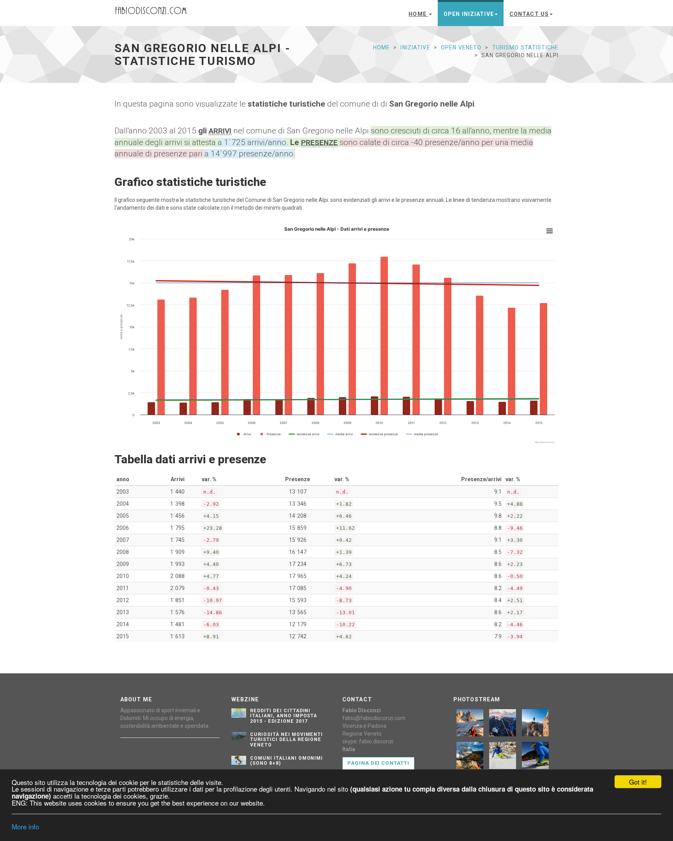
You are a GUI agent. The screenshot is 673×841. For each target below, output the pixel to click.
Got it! (638, 782)
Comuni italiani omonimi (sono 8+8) (286, 760)
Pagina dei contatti (378, 763)
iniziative (415, 47)
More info (25, 826)
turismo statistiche (525, 47)
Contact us (529, 14)
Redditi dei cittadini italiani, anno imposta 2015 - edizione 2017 (283, 716)
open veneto (461, 47)
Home (418, 14)
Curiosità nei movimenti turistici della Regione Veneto (286, 739)
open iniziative (469, 14)
